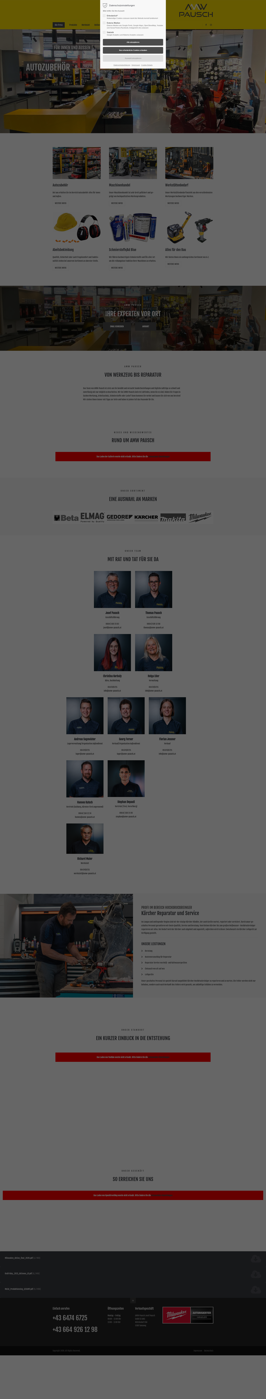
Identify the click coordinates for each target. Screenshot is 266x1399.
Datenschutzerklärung (122, 65)
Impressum (136, 65)
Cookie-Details (147, 65)
